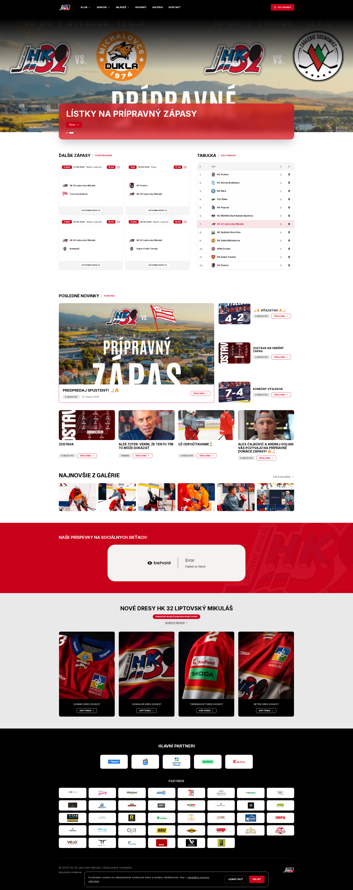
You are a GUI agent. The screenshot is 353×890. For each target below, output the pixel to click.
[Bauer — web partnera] (191, 843)
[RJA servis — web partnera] (221, 818)
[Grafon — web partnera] (162, 805)
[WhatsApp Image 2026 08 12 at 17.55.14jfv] (117, 497)
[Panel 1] (68, 133)
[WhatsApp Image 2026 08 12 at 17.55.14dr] (196, 497)
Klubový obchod (175, 622)
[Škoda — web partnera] (208, 762)
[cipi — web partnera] (132, 830)
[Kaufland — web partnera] (239, 762)
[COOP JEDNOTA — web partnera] (221, 830)
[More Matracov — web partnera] (102, 818)
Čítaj (72, 124)
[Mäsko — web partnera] (102, 843)
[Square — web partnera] (251, 805)
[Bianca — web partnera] (221, 793)
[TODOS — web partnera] (162, 843)
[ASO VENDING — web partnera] (162, 830)
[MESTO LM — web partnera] (176, 762)
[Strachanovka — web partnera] (280, 793)
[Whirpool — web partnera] (132, 793)
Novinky (140, 7)
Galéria (157, 7)
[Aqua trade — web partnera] (221, 805)
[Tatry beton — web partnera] (191, 793)
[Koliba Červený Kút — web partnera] (132, 805)
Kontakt (175, 7)
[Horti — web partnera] (191, 805)
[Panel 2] (73, 133)
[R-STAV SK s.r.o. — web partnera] (132, 818)
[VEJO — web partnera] (72, 843)
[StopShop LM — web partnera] (221, 843)
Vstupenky (284, 7)
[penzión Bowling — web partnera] (102, 793)
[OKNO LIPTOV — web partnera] (251, 818)
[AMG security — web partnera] (72, 793)
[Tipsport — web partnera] (114, 762)
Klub (84, 7)
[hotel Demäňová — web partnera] (251, 830)
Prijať (257, 879)
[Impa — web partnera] (280, 818)
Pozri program (103, 155)
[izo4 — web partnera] (162, 793)
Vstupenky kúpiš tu (91, 210)
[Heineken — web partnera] (251, 793)
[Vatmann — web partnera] (102, 805)
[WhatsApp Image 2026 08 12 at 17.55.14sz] (77, 497)
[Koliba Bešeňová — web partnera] (72, 805)
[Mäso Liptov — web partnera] (280, 830)
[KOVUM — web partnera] (191, 830)
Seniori (102, 7)
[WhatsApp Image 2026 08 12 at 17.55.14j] (156, 497)
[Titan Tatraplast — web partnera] (72, 818)
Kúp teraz (85, 710)
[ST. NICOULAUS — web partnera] (72, 830)
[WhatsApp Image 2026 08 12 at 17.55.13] (275, 497)
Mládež (121, 7)
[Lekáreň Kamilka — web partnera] (162, 818)
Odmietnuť (235, 879)
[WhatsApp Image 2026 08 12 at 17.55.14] (235, 497)
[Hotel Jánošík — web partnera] (191, 818)
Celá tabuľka (228, 155)
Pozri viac (109, 296)
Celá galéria (281, 476)
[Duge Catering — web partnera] (132, 843)
